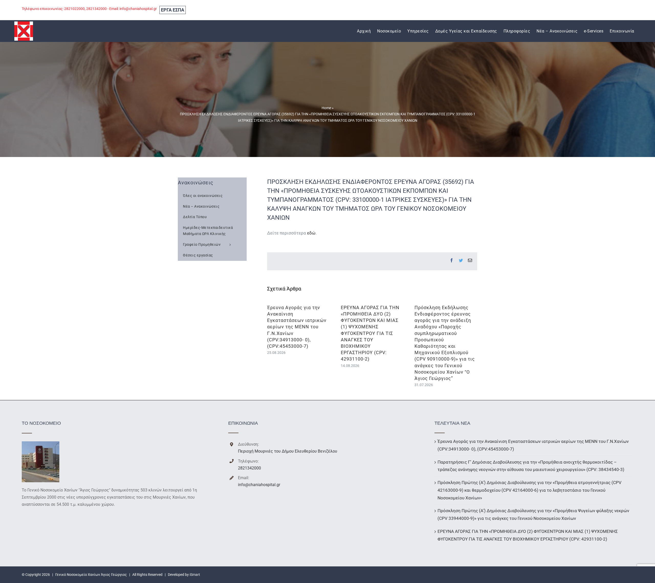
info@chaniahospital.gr (259, 484)
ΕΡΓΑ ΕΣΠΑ (172, 10)
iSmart (195, 575)
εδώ (311, 233)
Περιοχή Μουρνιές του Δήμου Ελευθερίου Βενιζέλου (287, 451)
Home (326, 108)
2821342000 (249, 468)
